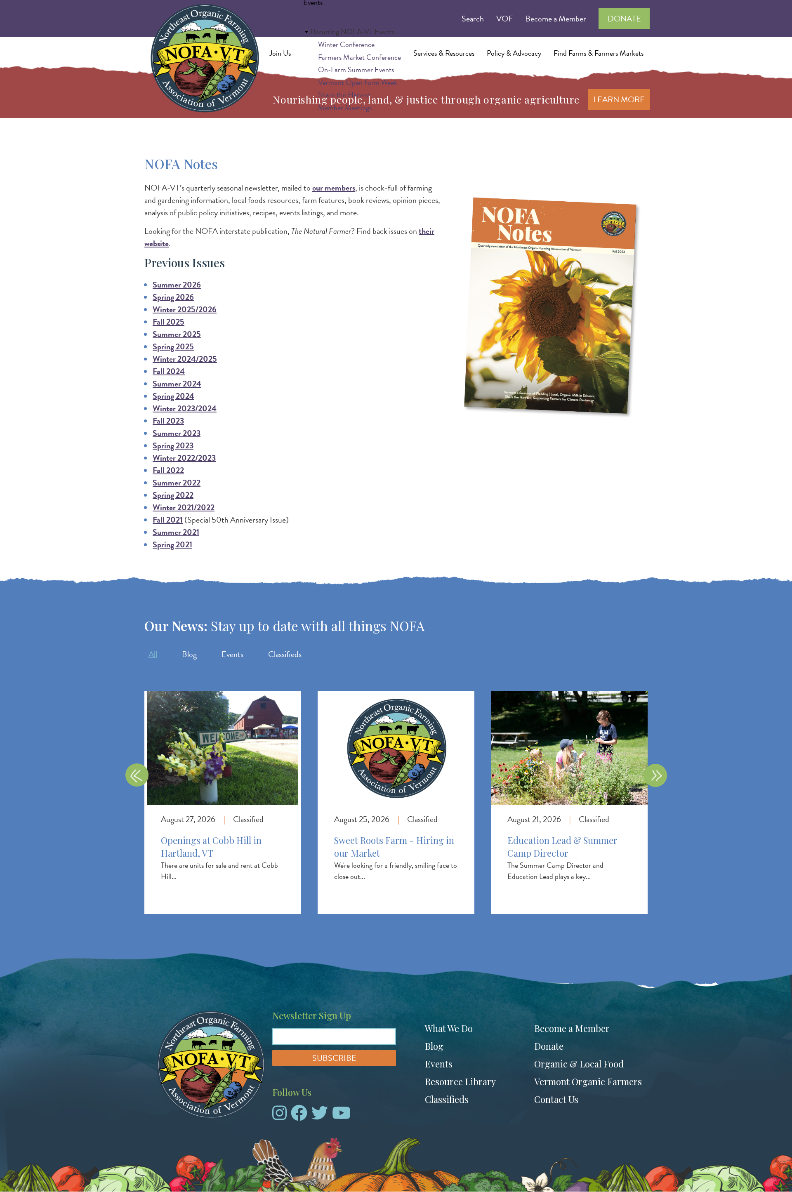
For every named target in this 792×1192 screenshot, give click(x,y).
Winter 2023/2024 (185, 408)
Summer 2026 (177, 284)
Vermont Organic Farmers (588, 1081)
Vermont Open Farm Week (357, 82)
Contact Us (556, 1099)
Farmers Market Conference (359, 57)
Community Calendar (343, 19)
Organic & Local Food (579, 1064)
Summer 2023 (176, 433)
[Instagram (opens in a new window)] (279, 1116)
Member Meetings (345, 107)
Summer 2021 (176, 532)
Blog (189, 654)
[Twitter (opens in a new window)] (319, 1116)
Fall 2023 (168, 421)
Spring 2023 (173, 445)
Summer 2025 (177, 334)
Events (232, 654)
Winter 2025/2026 (185, 309)
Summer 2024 (177, 383)
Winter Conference (346, 44)
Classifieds (285, 654)
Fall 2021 (168, 520)
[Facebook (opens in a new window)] (299, 1116)
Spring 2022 (173, 495)
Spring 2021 (172, 544)
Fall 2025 (168, 322)
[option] (222, 794)
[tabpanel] (396, 786)
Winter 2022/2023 (184, 458)
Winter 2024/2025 (185, 359)
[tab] (153, 654)
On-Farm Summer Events (356, 69)
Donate (548, 1046)
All (152, 654)
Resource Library (460, 1081)
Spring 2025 (173, 346)
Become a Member (572, 1028)
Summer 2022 (176, 482)
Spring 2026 (173, 297)
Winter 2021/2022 (183, 507)
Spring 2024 (173, 396)
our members (333, 187)
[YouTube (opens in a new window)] (341, 1116)
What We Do (449, 1028)
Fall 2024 (169, 371)
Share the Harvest (344, 94)
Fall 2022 (168, 470)
